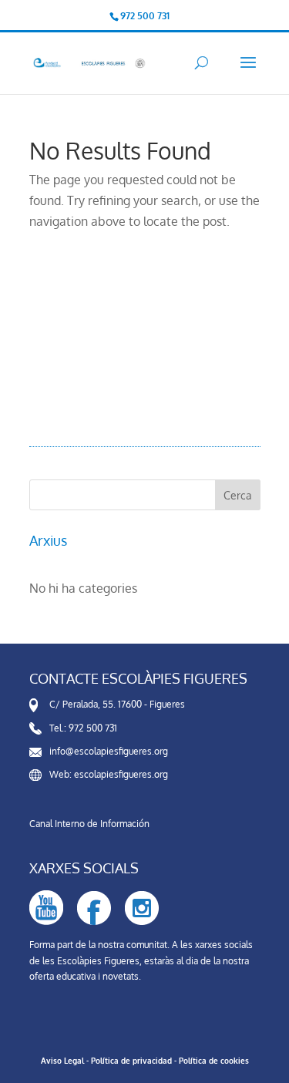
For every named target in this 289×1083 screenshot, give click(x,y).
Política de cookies (214, 1060)
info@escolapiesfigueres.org (108, 751)
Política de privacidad (131, 1060)
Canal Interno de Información (89, 823)
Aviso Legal (62, 1060)
